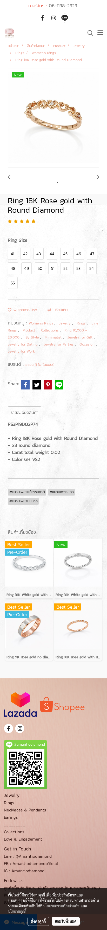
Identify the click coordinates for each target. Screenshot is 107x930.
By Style (32, 337)
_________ (14, 824)
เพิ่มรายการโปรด (24, 310)
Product (29, 330)
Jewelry (65, 323)
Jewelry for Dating (23, 344)
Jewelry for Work (21, 351)
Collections (50, 330)
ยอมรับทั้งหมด (66, 921)
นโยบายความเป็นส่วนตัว (61, 905)
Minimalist (54, 337)
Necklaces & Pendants (25, 810)
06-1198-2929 (63, 5)
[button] (88, 33)
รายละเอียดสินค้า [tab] (24, 412)
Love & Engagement (23, 839)
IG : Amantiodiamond (24, 871)
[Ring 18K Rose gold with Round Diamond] (53, 118)
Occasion (87, 344)
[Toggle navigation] (100, 33)
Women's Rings (41, 323)
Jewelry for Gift (81, 337)
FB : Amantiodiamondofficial (31, 863)
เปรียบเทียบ (60, 310)
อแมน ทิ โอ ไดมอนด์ (40, 364)
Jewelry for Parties (59, 344)
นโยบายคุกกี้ (17, 911)
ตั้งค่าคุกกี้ (38, 921)
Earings (11, 817)
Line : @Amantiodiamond (28, 856)
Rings (82, 323)
